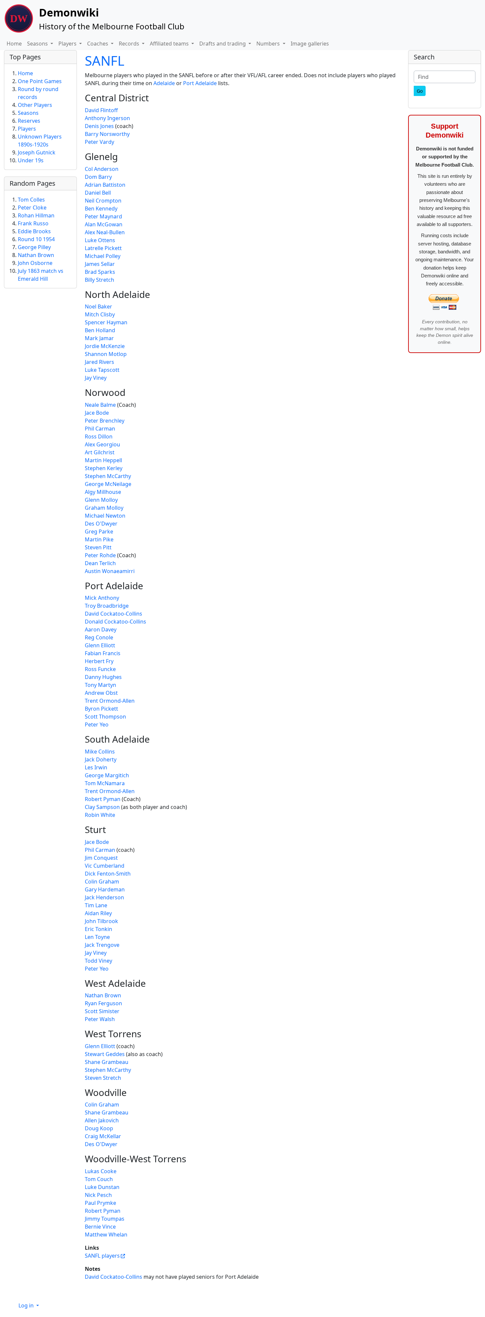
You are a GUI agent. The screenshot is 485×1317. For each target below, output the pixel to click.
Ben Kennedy (101, 208)
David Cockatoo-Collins (113, 613)
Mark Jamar (99, 338)
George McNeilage (108, 484)
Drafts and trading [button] (223, 43)
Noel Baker (98, 306)
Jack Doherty (100, 759)
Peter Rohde (100, 555)
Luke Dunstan (102, 1187)
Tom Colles (31, 199)
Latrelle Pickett (103, 248)
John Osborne (35, 263)
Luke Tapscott (102, 369)
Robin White (100, 815)
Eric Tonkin (98, 929)
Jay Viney (96, 377)
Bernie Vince (100, 1226)
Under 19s (31, 160)
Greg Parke (99, 531)
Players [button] (68, 43)
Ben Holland (100, 330)
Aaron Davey (100, 629)
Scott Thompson (105, 716)
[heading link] (154, 97)
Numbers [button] (268, 43)
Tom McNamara (105, 783)
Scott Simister (102, 1011)
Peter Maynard (103, 216)
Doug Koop (99, 1128)
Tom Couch (99, 1179)
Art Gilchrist (99, 452)
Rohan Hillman (36, 215)
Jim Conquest (101, 857)
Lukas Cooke (100, 1171)
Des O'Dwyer (101, 523)
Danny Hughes (103, 677)
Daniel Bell (98, 192)
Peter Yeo (97, 724)
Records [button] (130, 43)
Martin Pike (99, 539)
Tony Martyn (100, 685)
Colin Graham (102, 881)
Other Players (35, 105)
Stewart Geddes (105, 1054)
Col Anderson (101, 169)
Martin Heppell (103, 460)
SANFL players (102, 1255)
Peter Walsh (100, 1019)
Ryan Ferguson (103, 1003)
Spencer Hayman (106, 322)
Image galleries (310, 43)
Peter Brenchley (104, 420)
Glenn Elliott (100, 645)
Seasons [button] (38, 43)
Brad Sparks (100, 271)
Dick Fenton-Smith (108, 873)
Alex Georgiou (102, 444)
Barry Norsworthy (107, 134)
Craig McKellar (103, 1136)
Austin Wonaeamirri (110, 571)
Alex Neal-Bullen (105, 232)
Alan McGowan (103, 224)
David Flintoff (101, 110)
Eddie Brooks (34, 231)
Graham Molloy (104, 507)
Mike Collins (100, 751)
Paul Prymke (100, 1202)
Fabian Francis (102, 653)
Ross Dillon (99, 436)
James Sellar (100, 264)
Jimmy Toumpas (104, 1218)
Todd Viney (98, 960)
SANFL (104, 60)
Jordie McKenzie (105, 346)
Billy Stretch (99, 279)
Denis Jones (99, 126)
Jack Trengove (102, 944)
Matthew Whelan (106, 1234)
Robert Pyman (102, 799)
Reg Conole (99, 637)
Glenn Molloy (101, 499)
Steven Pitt (98, 547)
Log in (26, 1305)
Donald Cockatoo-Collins (115, 621)
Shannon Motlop (106, 354)
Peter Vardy (99, 141)
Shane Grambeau (106, 1062)
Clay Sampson (102, 807)
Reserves (29, 120)
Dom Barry (98, 176)
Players (27, 128)
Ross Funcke (100, 669)
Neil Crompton (103, 200)
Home (14, 43)
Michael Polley (102, 256)
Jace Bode (97, 412)
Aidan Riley (98, 913)
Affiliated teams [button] (170, 43)
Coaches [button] (98, 43)
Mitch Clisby (100, 314)
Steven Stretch (103, 1077)
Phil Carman (100, 428)
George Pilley (34, 247)
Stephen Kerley (103, 468)
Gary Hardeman (105, 889)
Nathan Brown (103, 995)
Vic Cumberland (104, 865)
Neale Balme (100, 404)
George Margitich (107, 775)
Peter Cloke (32, 207)
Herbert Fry (99, 661)
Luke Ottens (100, 240)
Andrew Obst (101, 692)
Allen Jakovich (102, 1120)
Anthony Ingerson (107, 118)
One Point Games (40, 81)
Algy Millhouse (103, 492)
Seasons (28, 112)
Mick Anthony (102, 597)
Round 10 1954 (36, 239)
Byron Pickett (101, 708)
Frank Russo (33, 223)
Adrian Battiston (105, 184)
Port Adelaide (200, 83)
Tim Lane (96, 905)
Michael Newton (105, 515)
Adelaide (164, 83)
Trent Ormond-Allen (110, 700)
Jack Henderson (104, 897)
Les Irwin (96, 767)
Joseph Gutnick (36, 152)
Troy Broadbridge (107, 605)
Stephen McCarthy (108, 476)
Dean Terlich (100, 563)
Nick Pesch (98, 1195)
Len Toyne (97, 937)
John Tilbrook (101, 921)
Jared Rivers (99, 362)
